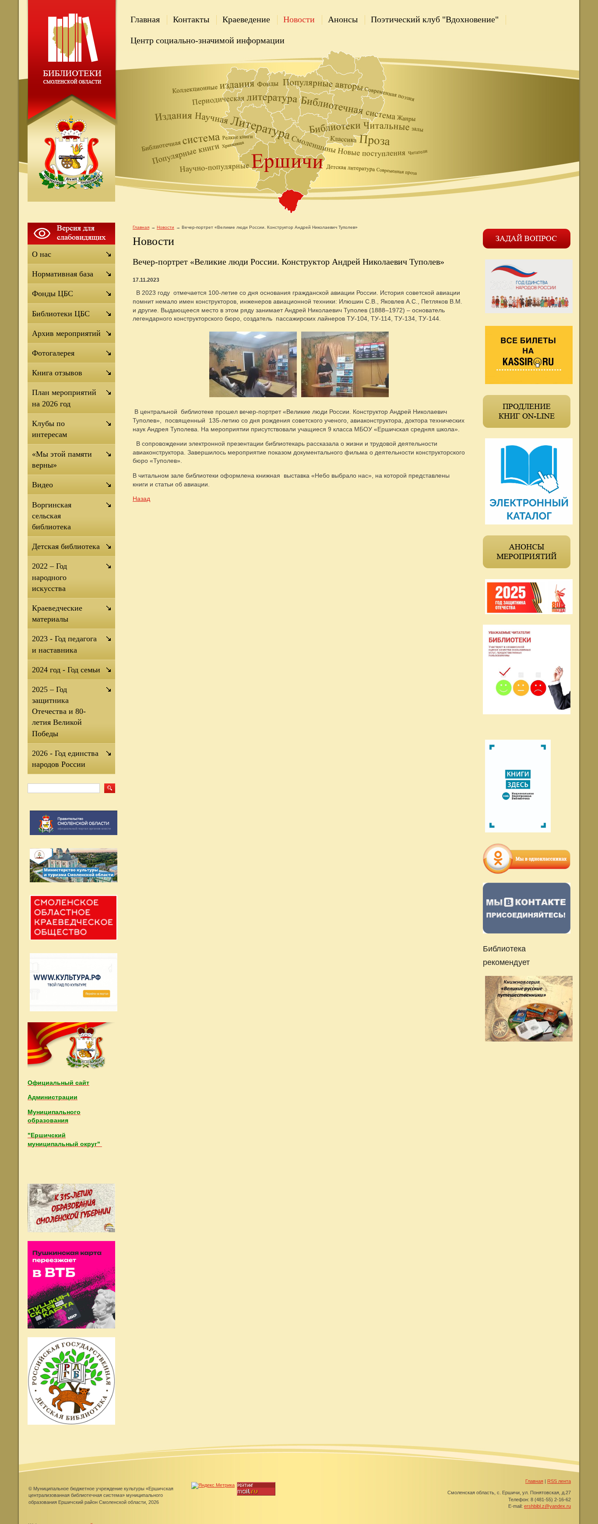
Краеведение (246, 19)
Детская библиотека (66, 546)
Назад (141, 498)
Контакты (191, 19)
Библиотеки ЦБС (61, 313)
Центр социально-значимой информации (207, 40)
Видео (42, 484)
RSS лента (559, 1481)
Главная (145, 19)
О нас (41, 254)
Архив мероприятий (66, 333)
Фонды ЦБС (52, 293)
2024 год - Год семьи (66, 669)
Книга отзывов (57, 372)
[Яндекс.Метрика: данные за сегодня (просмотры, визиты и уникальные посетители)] (213, 1485)
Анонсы (343, 19)
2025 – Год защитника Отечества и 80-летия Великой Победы (59, 711)
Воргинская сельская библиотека (51, 515)
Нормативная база (62, 273)
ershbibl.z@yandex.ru (547, 1506)
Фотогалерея (53, 353)
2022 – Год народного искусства (49, 577)
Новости (299, 19)
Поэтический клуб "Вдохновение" (435, 19)
